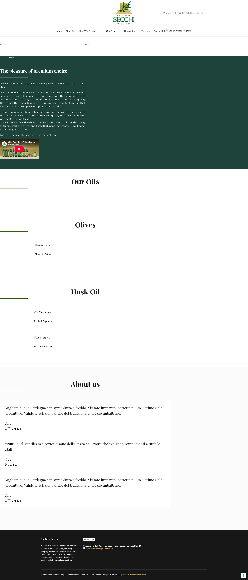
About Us (70, 31)
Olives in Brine (42, 254)
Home (59, 31)
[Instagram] (45, 13)
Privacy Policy (89, 539)
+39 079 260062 (169, 13)
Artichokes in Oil (42, 346)
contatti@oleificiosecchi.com (191, 13)
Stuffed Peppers (43, 321)
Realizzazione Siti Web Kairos (134, 575)
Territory (145, 31)
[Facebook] (41, 13)
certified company (48, 557)
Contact (158, 31)
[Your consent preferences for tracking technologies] (243, 575)
